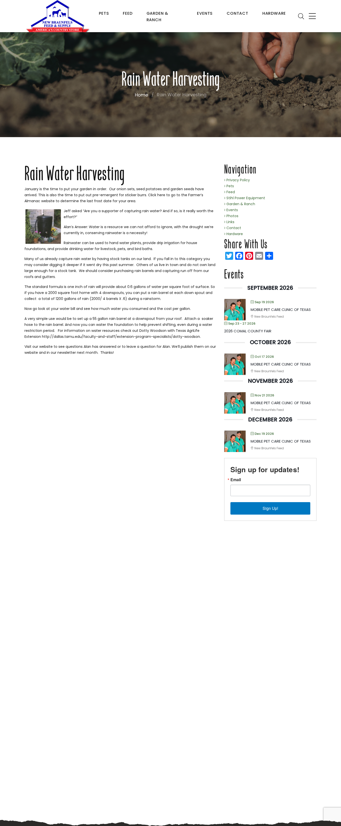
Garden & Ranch (157, 16)
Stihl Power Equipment (245, 197)
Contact (237, 13)
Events (205, 13)
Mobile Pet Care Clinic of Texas (281, 309)
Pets (104, 13)
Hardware (274, 13)
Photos (231, 215)
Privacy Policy (237, 180)
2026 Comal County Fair (247, 331)
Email (235, 480)
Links (229, 221)
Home (141, 95)
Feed (127, 13)
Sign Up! (270, 508)
